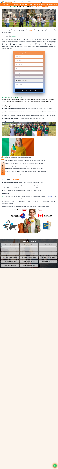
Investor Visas (34, 4)
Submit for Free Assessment (29, 90)
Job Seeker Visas (16, 4)
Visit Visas (25, 4)
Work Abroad (6, 4)
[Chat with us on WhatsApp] (55, 465)
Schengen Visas (43, 4)
